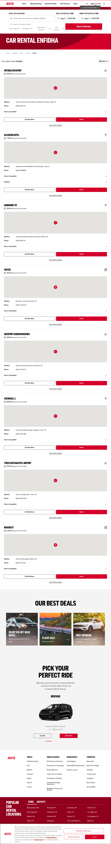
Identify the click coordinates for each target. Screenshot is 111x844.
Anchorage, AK (32, 812)
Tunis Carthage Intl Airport (17, 463)
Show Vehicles (84, 26)
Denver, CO (71, 816)
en (87, 3)
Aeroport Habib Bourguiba (17, 334)
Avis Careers (91, 783)
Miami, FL (90, 821)
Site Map (90, 770)
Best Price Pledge (93, 766)
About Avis (90, 761)
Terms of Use (38, 840)
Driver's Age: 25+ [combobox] (14, 29)
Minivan (29, 770)
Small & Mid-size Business (76, 766)
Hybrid (29, 778)
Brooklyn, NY (51, 808)
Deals (75, 4)
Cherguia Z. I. (10, 398)
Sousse (7, 269)
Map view (102, 61)
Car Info (42, 736)
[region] (55, 834)
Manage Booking (36, 4)
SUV (28, 766)
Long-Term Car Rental (54, 774)
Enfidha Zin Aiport (13, 70)
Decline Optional (74, 837)
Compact (30, 774)
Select (81, 119)
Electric (29, 783)
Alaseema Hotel (11, 135)
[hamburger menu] (104, 4)
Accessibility (91, 787)
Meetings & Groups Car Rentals (55, 789)
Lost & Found (91, 774)
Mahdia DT (9, 527)
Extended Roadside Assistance (53, 783)
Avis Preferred (65, 4)
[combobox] (33, 18)
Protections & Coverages (55, 766)
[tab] (32, 802)
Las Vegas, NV (92, 812)
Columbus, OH (72, 808)
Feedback (90, 778)
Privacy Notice (51, 837)
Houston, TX (91, 808)
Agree (95, 837)
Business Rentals (51, 4)
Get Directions (29, 119)
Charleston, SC (52, 812)
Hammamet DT (10, 205)
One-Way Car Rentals (54, 778)
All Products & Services (55, 761)
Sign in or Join (96, 4)
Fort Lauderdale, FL (74, 821)
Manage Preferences (83, 831)
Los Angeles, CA (92, 816)
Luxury (29, 787)
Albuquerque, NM (33, 808)
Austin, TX (30, 821)
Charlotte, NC (51, 816)
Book (24, 4)
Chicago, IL (51, 821)
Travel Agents (71, 761)
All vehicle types (32, 761)
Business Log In (72, 770)
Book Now (68, 736)
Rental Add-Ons (52, 770)
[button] (55, 88)
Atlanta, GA (31, 816)
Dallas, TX (70, 812)
